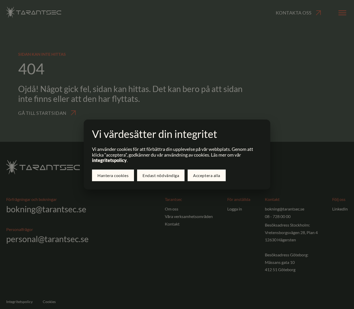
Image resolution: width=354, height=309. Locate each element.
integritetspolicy (109, 160)
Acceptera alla (206, 175)
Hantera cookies (113, 175)
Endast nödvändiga (161, 175)
